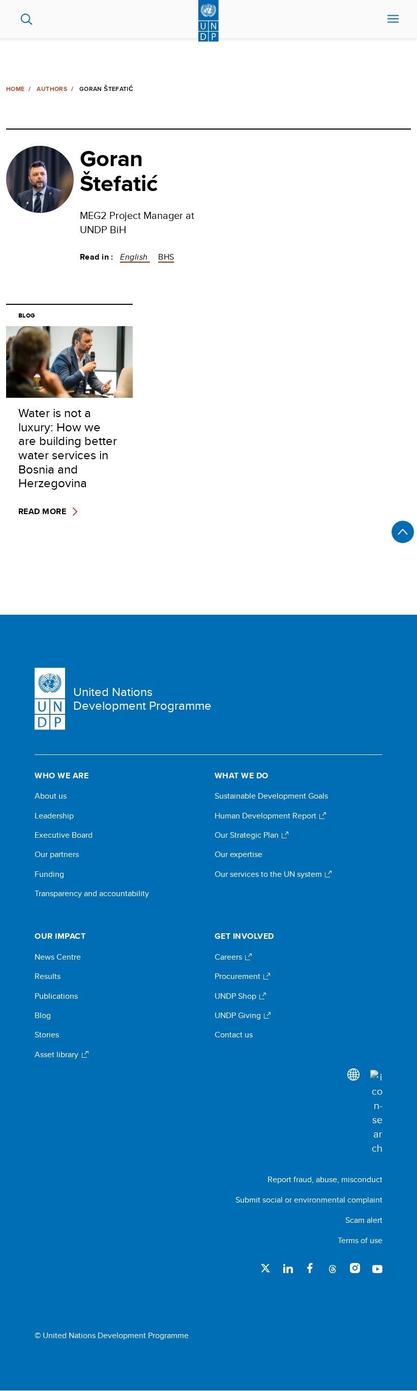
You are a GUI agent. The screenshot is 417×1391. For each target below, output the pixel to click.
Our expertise (238, 854)
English (135, 257)
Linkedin (288, 1268)
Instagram (355, 1268)
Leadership (54, 815)
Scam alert (363, 1220)
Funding (49, 874)
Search (26, 19)
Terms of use (360, 1240)
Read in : (96, 257)
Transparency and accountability (92, 893)
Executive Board (64, 835)
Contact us (234, 1034)
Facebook (310, 1268)
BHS (166, 257)
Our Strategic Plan (248, 835)
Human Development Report (266, 815)
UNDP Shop (236, 996)
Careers (229, 957)
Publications (56, 996)
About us (51, 796)
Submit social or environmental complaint (308, 1200)
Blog (43, 1015)
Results (48, 976)
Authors (52, 88)
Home (15, 88)
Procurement (238, 976)
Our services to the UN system (269, 874)
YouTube (377, 1268)
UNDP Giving (239, 1015)
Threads (332, 1268)
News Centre (58, 957)
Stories (47, 1034)
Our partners (57, 854)
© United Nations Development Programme (112, 1335)
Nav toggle (393, 19)
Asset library (57, 1054)
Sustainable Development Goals (271, 796)
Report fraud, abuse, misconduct (324, 1179)
